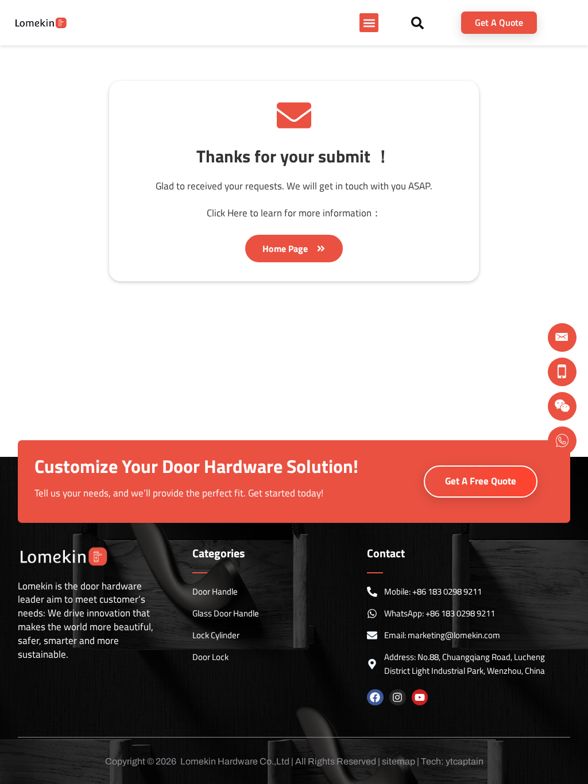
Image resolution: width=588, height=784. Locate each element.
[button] (368, 22)
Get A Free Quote (480, 480)
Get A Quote (499, 22)
